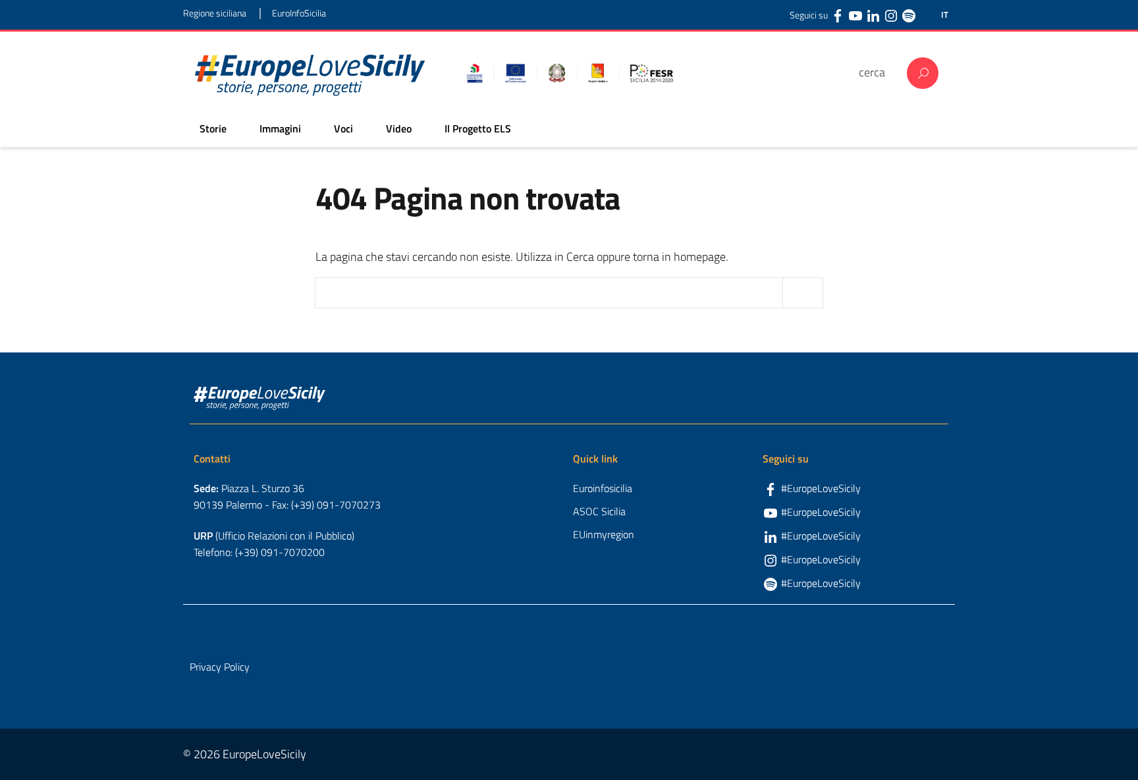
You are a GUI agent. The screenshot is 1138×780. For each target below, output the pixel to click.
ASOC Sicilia (599, 511)
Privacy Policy (220, 667)
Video (399, 128)
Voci (343, 128)
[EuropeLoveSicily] (310, 73)
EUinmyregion (603, 534)
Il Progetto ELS (478, 128)
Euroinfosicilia (602, 488)
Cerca (922, 73)
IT (944, 15)
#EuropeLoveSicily (821, 488)
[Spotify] (909, 15)
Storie (213, 128)
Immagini (280, 128)
